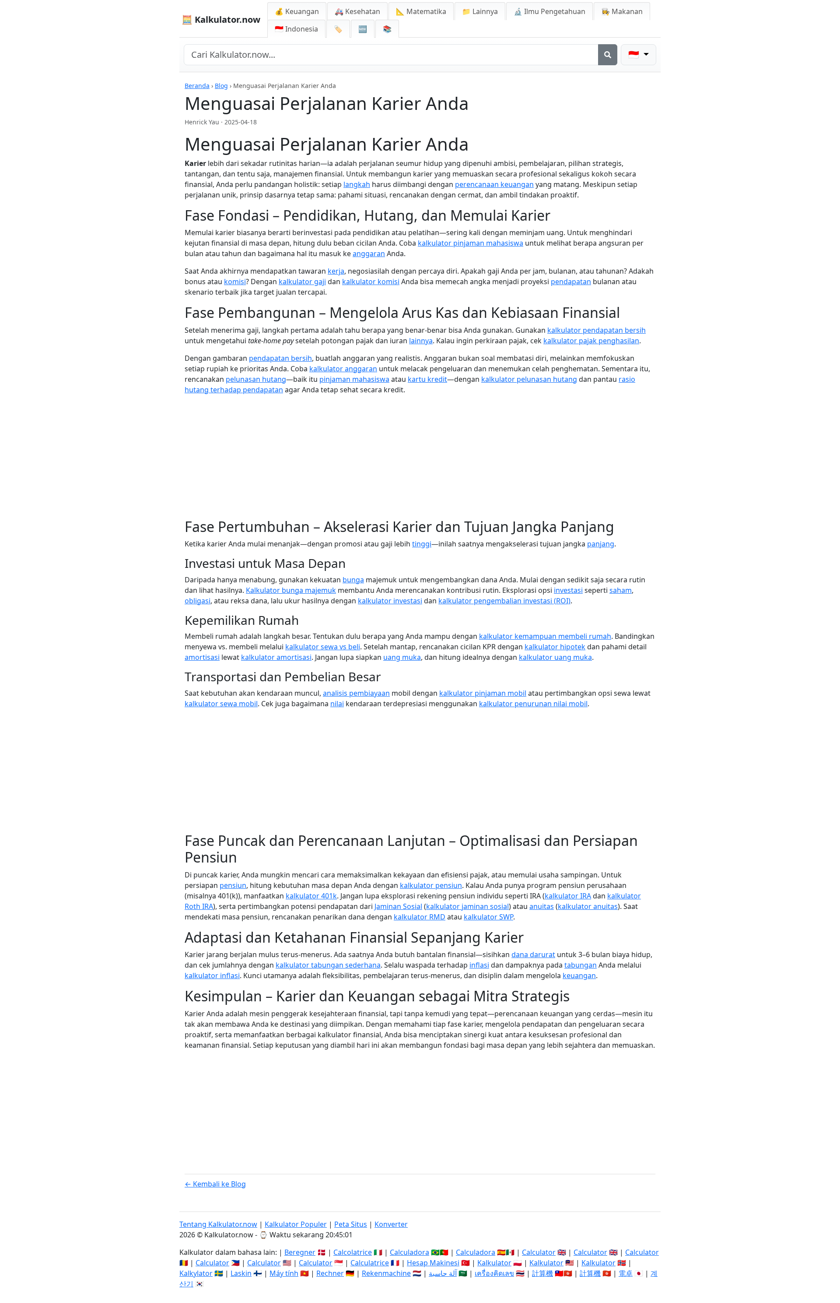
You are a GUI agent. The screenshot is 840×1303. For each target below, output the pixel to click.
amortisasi (202, 657)
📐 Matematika (421, 11)
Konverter (391, 1224)
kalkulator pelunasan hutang (529, 379)
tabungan (580, 965)
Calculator (539, 1252)
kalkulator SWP (488, 917)
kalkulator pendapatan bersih (596, 330)
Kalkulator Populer (296, 1224)
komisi (235, 281)
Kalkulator (494, 1263)
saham (620, 590)
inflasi (479, 965)
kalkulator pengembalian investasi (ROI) (504, 601)
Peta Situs (350, 1224)
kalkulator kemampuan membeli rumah (545, 636)
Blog (221, 85)
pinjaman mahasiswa (354, 379)
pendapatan (571, 281)
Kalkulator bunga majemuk (291, 590)
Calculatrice (369, 1263)
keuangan (579, 975)
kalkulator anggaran (343, 368)
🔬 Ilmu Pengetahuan (549, 11)
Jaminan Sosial (398, 906)
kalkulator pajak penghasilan (591, 340)
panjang (600, 544)
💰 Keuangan (297, 11)
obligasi (197, 601)
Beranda (197, 85)
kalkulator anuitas (588, 906)
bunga (353, 580)
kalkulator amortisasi (276, 657)
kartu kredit (427, 379)
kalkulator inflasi (212, 975)
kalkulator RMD (419, 917)
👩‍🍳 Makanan (622, 11)
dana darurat (533, 954)
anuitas (541, 906)
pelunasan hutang (256, 379)
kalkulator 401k (311, 896)
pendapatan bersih (280, 358)
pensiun (233, 885)
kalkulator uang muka (555, 657)
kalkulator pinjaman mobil (482, 693)
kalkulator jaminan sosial (467, 906)
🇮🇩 (296, 29)
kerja (336, 271)
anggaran (369, 253)
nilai (337, 703)
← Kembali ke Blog (215, 1184)
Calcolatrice (352, 1252)
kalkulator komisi (370, 281)
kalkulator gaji (302, 281)
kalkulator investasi (390, 601)
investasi (568, 590)
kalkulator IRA (568, 896)
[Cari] (607, 54)
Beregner (299, 1252)
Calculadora (409, 1252)
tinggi (421, 544)
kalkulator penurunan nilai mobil (533, 703)
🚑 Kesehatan (357, 11)
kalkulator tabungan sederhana (328, 965)
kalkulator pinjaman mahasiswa (470, 243)
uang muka (402, 657)
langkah (356, 184)
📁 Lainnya (480, 11)
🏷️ (338, 29)
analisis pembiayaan (356, 693)
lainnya (421, 340)
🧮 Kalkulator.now (221, 19)
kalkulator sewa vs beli (322, 647)
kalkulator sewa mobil (221, 703)
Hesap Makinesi (433, 1263)
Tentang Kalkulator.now (218, 1224)
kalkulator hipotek (555, 647)
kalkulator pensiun (431, 885)
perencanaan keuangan (494, 184)
